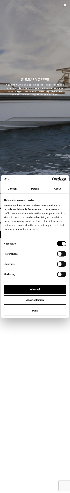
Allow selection (35, 300)
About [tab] (57, 188)
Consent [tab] (12, 188)
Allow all (35, 289)
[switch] (61, 254)
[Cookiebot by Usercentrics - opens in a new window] (52, 179)
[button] (65, 5)
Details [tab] (35, 188)
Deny (35, 310)
